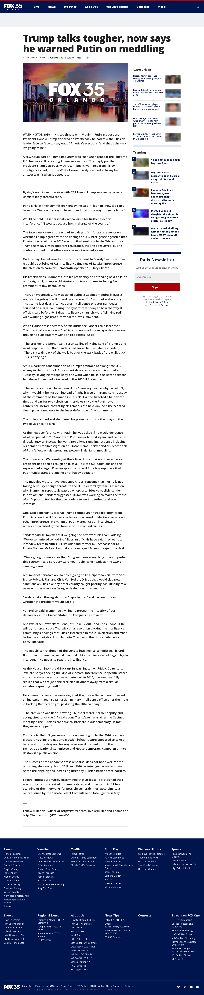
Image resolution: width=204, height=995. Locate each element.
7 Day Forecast (45, 865)
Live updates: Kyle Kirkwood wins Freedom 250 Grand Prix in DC (148, 92)
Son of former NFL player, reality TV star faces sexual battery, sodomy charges (146, 107)
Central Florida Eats (14, 942)
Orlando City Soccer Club (184, 864)
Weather (43, 849)
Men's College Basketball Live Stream (184, 943)
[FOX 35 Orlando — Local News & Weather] (14, 7)
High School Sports (181, 868)
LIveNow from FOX (14, 938)
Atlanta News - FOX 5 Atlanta (48, 935)
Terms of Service (159, 305)
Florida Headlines (13, 853)
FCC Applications (79, 969)
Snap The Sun (44, 888)
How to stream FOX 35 (83, 919)
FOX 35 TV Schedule (14, 923)
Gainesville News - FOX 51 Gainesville (50, 921)
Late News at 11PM (14, 935)
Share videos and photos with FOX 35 (117, 932)
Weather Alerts (45, 857)
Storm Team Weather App (51, 884)
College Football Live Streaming (182, 925)
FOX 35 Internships (80, 938)
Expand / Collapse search (198, 6)
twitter (178, 987)
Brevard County (12, 865)
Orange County (11, 880)
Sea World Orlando (148, 865)
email (197, 987)
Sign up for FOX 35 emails (84, 942)
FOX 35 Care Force (114, 857)
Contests (144, 915)
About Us (77, 915)
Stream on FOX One (186, 915)
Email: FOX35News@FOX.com (117, 925)
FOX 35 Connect (113, 937)
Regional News (48, 915)
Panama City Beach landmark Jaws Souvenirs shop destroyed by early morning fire (162, 196)
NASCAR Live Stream (182, 934)
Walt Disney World (147, 861)
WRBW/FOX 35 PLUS (82, 958)
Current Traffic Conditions (84, 857)
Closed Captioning (80, 961)
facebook (172, 987)
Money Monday (113, 887)
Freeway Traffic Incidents (84, 861)
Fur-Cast (109, 879)
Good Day (112, 849)
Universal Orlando (147, 869)
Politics (43, 57)
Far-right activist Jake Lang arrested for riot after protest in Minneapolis (148, 136)
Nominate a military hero (17, 895)
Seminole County (12, 888)
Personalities (77, 931)
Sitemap (8, 906)
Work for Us (77, 935)
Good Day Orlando (13, 927)
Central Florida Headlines (16, 857)
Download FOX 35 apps (83, 946)
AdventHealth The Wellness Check (119, 867)
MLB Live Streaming (182, 930)
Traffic (75, 849)
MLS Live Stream (180, 959)
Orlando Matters (12, 931)
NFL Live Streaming (182, 919)
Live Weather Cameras (49, 853)
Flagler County (11, 869)
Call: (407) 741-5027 (115, 919)
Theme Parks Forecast (49, 869)
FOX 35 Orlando (30, 57)
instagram (184, 987)
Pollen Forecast (45, 876)
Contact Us (76, 927)
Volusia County (11, 891)
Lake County (10, 872)
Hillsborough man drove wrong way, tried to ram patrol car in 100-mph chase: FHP (147, 122)
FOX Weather (44, 880)
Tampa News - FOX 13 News (49, 928)
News (8, 849)
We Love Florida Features (151, 853)
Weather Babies (113, 861)
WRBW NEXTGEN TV (81, 954)
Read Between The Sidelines (181, 855)
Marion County (11, 876)
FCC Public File (78, 965)
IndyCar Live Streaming (183, 938)
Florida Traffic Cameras (83, 865)
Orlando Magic (179, 860)
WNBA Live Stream (181, 955)
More (161, 7)
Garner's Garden (113, 875)
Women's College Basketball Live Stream (183, 950)
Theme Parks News (148, 857)
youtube (191, 987)
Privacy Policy (160, 302)
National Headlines (13, 861)
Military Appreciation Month (14, 901)
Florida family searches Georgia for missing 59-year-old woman (147, 78)
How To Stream (12, 919)
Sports (176, 849)
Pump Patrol (77, 853)
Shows (8, 915)
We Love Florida (113, 853)
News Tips (112, 915)
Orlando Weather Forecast (51, 861)
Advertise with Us (80, 950)
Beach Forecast (45, 872)
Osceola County (12, 884)
